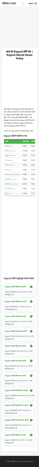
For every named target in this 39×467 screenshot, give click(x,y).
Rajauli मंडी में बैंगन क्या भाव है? (15, 375)
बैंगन (6, 174)
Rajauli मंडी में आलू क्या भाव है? (15, 316)
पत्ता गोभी (7, 189)
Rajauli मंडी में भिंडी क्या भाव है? (15, 286)
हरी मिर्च (7, 179)
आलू (6, 155)
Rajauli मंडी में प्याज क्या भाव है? (15, 361)
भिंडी (6, 146)
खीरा (6, 165)
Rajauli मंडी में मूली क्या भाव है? (15, 435)
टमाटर (6, 160)
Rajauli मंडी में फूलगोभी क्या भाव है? (16, 405)
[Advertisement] (19, 26)
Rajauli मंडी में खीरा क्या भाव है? (15, 346)
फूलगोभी (7, 184)
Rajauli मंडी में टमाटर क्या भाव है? (16, 331)
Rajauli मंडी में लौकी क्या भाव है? (16, 301)
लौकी (6, 151)
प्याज (6, 170)
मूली (6, 193)
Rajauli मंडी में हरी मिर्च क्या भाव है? (16, 390)
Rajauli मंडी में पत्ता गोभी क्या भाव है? (17, 420)
